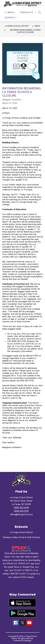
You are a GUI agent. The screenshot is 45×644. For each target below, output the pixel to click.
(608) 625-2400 (21, 507)
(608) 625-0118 (21, 511)
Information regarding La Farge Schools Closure (25, 31)
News (37, 26)
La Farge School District (17, 26)
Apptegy (27, 640)
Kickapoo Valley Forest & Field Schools (21, 537)
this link (16, 333)
